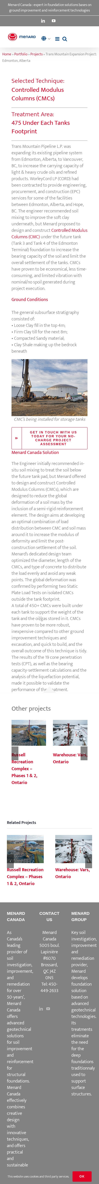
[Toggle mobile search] (64, 38)
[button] (47, 39)
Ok (82, 1176)
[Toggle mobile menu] (57, 38)
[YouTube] (48, 1009)
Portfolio (20, 54)
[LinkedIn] (41, 1009)
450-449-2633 (49, 987)
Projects (36, 54)
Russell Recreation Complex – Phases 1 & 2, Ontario (28, 733)
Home (6, 54)
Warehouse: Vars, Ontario (70, 733)
